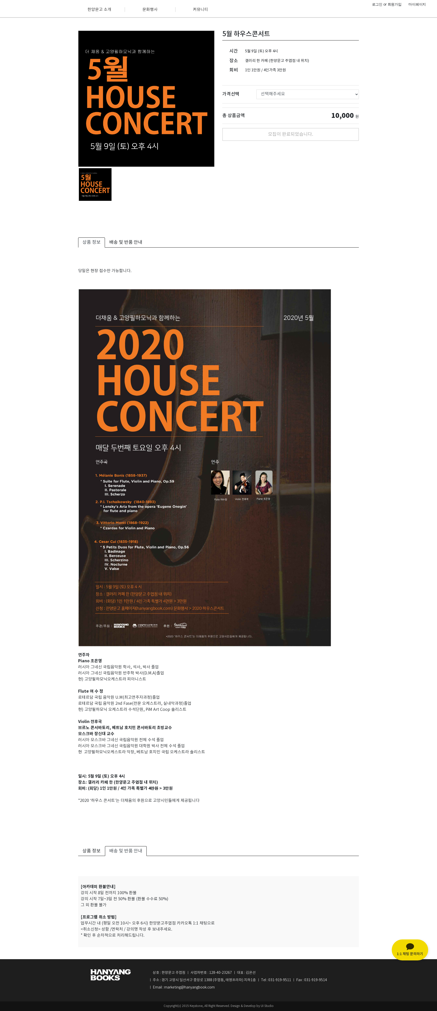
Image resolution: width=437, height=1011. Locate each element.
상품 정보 (91, 242)
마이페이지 (417, 4)
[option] (146, 99)
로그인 (377, 4)
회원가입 (395, 4)
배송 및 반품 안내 (125, 242)
